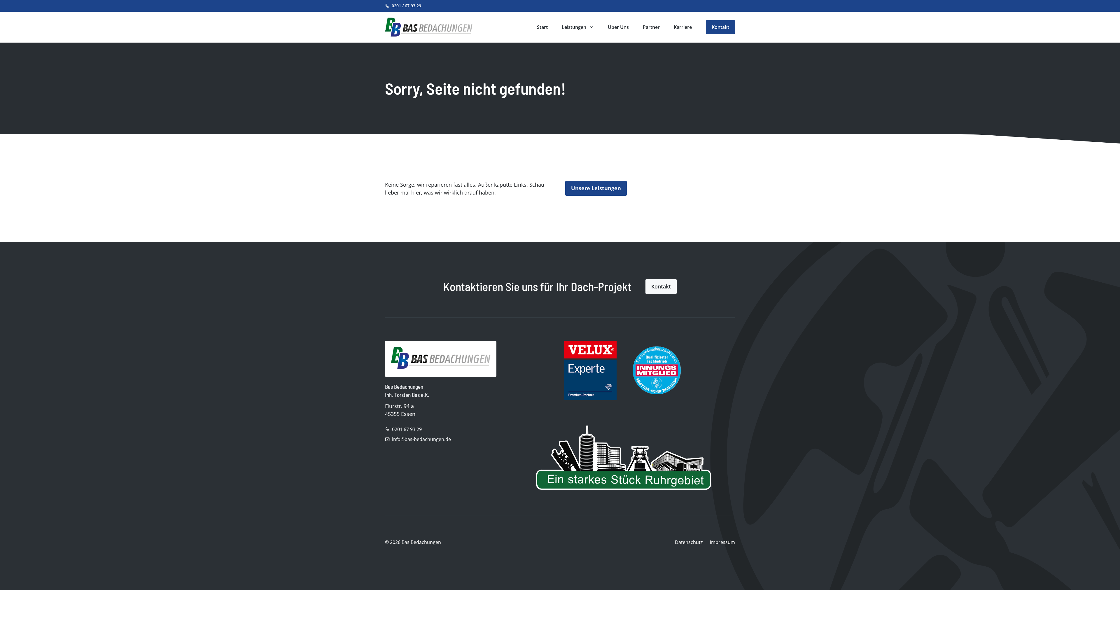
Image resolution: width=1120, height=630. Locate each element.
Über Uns (618, 27)
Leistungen (574, 27)
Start (542, 27)
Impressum (722, 542)
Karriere (683, 27)
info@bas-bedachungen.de (421, 439)
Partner (651, 27)
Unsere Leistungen (596, 188)
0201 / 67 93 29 (406, 5)
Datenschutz (689, 542)
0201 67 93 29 (407, 429)
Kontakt (720, 27)
